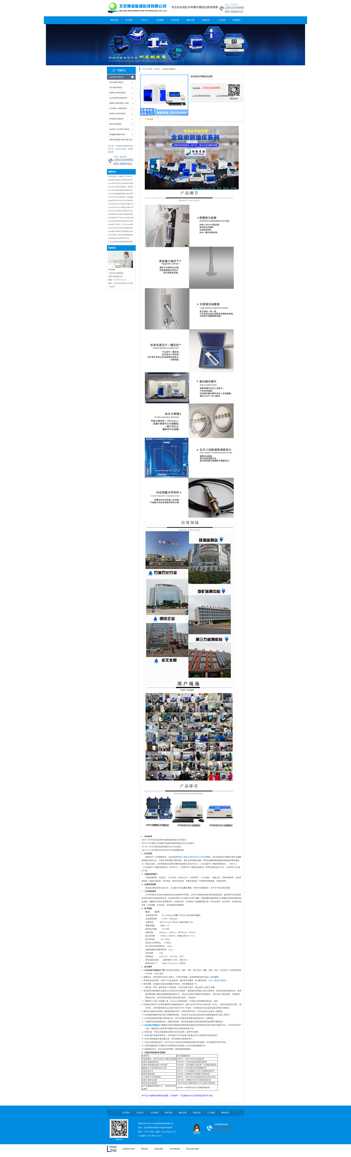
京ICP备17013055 (155, 1136)
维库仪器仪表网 (192, 1149)
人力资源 (221, 20)
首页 (150, 69)
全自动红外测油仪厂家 (154, 1025)
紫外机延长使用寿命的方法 (120, 238)
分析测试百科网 (128, 1149)
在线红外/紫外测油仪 (117, 114)
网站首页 (114, 20)
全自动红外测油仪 (116, 77)
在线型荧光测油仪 (116, 119)
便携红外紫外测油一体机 (119, 103)
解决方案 (190, 20)
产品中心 (144, 20)
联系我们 (236, 20)
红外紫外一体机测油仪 (118, 108)
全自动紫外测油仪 (116, 82)
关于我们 (129, 20)
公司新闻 (160, 20)
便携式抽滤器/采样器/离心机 (120, 140)
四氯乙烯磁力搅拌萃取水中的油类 (192, 857)
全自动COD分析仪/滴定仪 (119, 129)
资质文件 (206, 20)
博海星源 (144, 1149)
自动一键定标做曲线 (217, 980)
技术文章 (175, 20)
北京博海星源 (174, 1149)
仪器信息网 (158, 1149)
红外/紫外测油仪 (115, 87)
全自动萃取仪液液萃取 (118, 98)
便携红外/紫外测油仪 (117, 93)
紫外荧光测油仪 (115, 124)
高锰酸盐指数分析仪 (117, 134)
